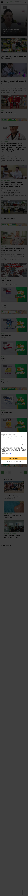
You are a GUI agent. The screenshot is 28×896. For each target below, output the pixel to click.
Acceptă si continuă (14, 458)
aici (10, 453)
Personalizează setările (14, 461)
